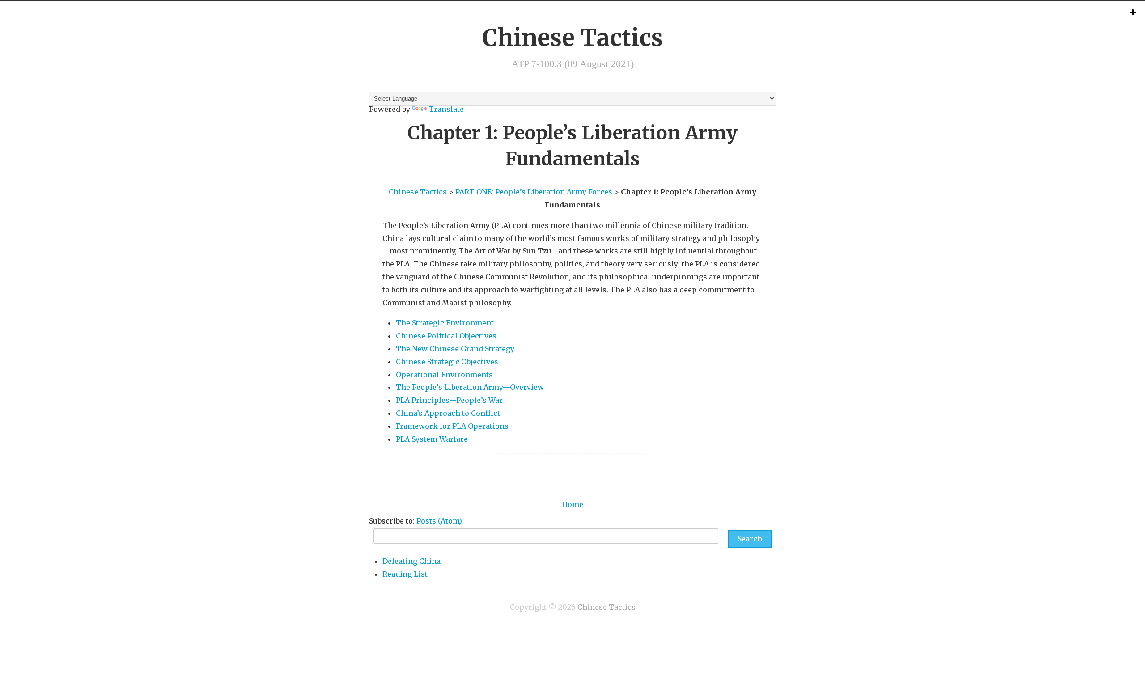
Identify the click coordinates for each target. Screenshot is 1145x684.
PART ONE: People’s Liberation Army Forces (533, 191)
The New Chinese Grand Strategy (455, 348)
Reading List (405, 574)
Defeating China (411, 561)
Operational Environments (444, 374)
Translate (446, 109)
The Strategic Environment (445, 322)
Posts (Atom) (439, 520)
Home (572, 504)
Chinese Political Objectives (446, 335)
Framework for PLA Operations (452, 426)
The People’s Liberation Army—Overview (470, 387)
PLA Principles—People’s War (449, 400)
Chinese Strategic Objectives (447, 361)
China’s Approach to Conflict (448, 413)
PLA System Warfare (432, 439)
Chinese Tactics (572, 37)
